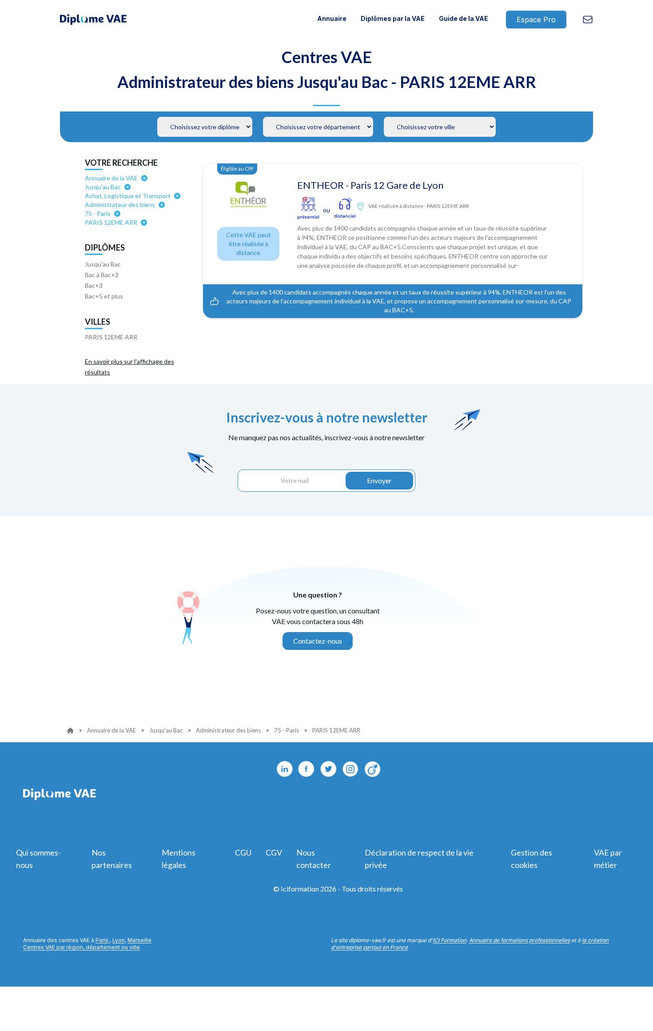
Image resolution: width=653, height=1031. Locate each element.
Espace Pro (536, 19)
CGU (243, 852)
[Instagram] (351, 769)
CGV (274, 852)
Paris (103, 940)
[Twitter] (329, 769)
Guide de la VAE (463, 18)
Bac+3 (94, 285)
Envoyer (379, 480)
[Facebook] (306, 769)
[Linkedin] (284, 769)
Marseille (139, 940)
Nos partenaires (112, 859)
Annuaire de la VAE (111, 730)
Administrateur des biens (228, 730)
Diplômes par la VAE (393, 18)
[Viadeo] (373, 769)
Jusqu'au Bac (103, 264)
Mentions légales (178, 859)
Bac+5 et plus (104, 296)
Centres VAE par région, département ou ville (81, 947)
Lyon (118, 940)
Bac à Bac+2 (102, 275)
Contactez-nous (317, 641)
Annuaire (331, 18)
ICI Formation (449, 940)
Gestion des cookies (531, 859)
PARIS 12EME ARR (111, 337)
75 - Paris (286, 730)
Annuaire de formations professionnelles (519, 940)
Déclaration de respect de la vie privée (419, 859)
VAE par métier (608, 859)
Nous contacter (313, 859)
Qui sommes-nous (38, 859)
